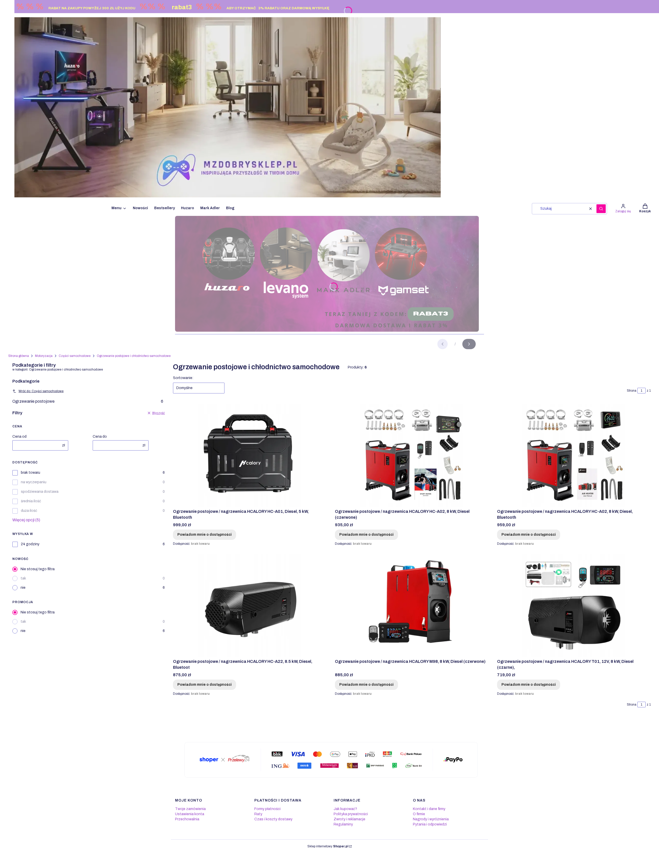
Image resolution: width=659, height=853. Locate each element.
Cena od (19, 436)
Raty (258, 814)
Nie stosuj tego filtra (38, 569)
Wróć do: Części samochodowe (41, 391)
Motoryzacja (44, 356)
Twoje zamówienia (190, 809)
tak (23, 578)
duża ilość (29, 511)
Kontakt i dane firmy (429, 809)
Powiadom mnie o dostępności (204, 535)
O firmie (419, 814)
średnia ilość (31, 501)
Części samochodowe (75, 356)
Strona (631, 390)
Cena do (100, 436)
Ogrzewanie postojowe (87, 401)
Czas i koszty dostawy (273, 819)
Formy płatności (267, 809)
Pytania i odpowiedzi (430, 824)
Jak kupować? (345, 809)
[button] (601, 208)
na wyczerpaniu (33, 482)
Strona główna (18, 356)
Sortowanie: (183, 378)
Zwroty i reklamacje (349, 819)
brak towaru (30, 472)
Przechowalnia (187, 819)
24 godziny (30, 544)
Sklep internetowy (327, 846)
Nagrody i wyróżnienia (431, 819)
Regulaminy (343, 824)
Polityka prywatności (351, 814)
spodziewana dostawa (39, 492)
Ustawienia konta (189, 814)
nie (23, 588)
